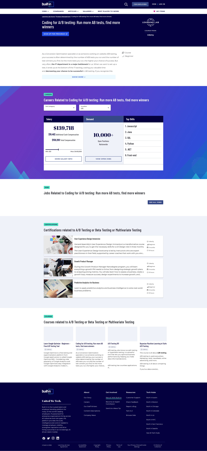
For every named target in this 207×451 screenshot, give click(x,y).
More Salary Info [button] (63, 159)
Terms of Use (119, 446)
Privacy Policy (108, 446)
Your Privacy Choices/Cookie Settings (137, 446)
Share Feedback (132, 402)
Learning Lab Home (48, 16)
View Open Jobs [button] (103, 159)
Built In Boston (152, 402)
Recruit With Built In (114, 398)
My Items (160, 11)
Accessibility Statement (82, 446)
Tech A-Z (129, 411)
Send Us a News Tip (113, 408)
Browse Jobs (131, 415)
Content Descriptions (92, 411)
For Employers (140, 4)
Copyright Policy (97, 446)
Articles (72, 11)
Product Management (63, 16)
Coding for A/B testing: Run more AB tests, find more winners (89, 344)
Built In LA (150, 415)
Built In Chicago (152, 406)
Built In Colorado (152, 411)
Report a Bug (131, 406)
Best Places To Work (108, 11)
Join (154, 4)
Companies (58, 11)
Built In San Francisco (154, 424)
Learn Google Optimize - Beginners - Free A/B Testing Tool (57, 344)
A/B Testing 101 (113, 343)
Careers (87, 402)
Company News (90, 415)
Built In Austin (151, 398)
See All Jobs (155, 202)
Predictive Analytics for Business (86, 282)
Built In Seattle (152, 428)
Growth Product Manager (83, 261)
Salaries (87, 11)
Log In (162, 4)
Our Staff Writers (90, 406)
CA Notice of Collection (158, 446)
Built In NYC (151, 420)
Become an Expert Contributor (113, 403)
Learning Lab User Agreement (64, 446)
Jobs (44, 11)
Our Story (87, 398)
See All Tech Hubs (153, 433)
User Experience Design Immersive (87, 238)
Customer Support (133, 398)
